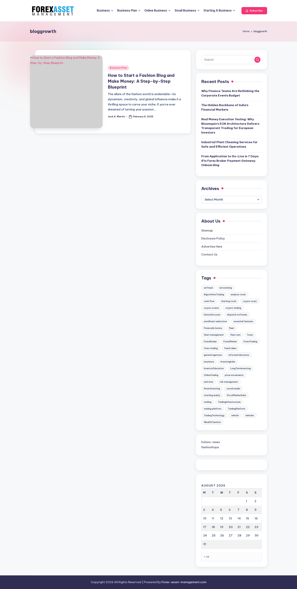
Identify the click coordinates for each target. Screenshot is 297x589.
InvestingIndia (228, 361)
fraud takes (230, 348)
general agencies (213, 355)
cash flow (209, 301)
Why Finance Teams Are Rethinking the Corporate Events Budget (230, 93)
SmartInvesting (212, 388)
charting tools (228, 301)
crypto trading (233, 307)
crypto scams (211, 307)
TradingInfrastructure (229, 402)
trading (207, 402)
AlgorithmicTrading (214, 294)
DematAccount (212, 314)
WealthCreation (212, 422)
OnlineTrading (211, 375)
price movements (234, 375)
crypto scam (250, 301)
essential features (243, 321)
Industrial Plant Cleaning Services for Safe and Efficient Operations (229, 144)
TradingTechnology (214, 415)
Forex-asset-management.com (184, 582)
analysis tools (238, 294)
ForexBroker (210, 341)
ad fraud (208, 287)
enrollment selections (215, 321)
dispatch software (237, 314)
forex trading (211, 348)
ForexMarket (230, 341)
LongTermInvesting (240, 368)
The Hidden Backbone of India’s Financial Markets (224, 107)
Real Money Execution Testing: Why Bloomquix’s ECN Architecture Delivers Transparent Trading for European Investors (230, 125)
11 (213, 518)
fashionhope (210, 447)
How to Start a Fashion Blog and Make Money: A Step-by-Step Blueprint (141, 81)
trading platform (212, 408)
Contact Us (209, 254)
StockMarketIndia (236, 395)
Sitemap (207, 230)
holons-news (210, 442)
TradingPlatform (236, 408)
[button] (254, 10)
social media (233, 388)
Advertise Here (211, 246)
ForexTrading (250, 341)
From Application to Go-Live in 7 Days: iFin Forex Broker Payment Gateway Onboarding (230, 160)
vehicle (235, 415)
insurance (209, 361)
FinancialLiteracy (213, 328)
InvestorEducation (214, 368)
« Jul (206, 556)
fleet (231, 328)
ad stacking (225, 287)
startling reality (212, 395)
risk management (229, 381)
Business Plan (118, 67)
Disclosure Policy (213, 238)
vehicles (249, 415)
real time (208, 381)
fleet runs (235, 334)
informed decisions (239, 355)
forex (250, 334)
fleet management (214, 334)
